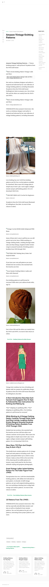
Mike (7, 572)
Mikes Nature (24, 2)
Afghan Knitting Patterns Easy (39, 558)
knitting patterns (10, 538)
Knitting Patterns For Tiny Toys (8, 558)
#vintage (24, 541)
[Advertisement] (24, 21)
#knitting (13, 541)
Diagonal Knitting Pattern (28, 547)
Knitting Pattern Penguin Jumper (23, 558)
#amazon (8, 541)
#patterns (19, 541)
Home (7, 31)
